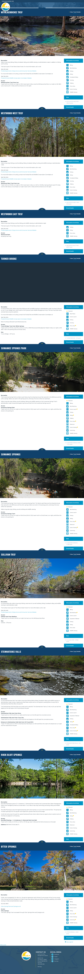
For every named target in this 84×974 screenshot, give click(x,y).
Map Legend (69, 942)
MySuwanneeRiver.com (8, 1)
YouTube (56, 961)
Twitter (56, 956)
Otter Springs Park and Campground (11, 906)
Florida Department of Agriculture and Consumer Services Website (18, 71)
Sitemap (40, 966)
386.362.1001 (44, 961)
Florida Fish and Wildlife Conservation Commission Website (16, 78)
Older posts (3, 945)
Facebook (56, 954)
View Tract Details (75, 12)
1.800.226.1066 (41, 964)
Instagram (56, 959)
